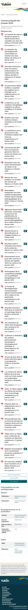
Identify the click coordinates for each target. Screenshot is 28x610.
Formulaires (5, 592)
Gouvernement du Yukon (20, 606)
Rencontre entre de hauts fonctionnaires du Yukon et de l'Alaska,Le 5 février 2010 (13, 167)
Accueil (4, 587)
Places (4, 597)
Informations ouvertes (12, 14)
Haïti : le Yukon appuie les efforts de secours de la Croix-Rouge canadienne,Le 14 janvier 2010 (14, 393)
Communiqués (6, 594)
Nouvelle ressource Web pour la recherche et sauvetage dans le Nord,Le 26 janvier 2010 (14, 312)
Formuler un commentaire (20, 608)
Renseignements (7, 599)
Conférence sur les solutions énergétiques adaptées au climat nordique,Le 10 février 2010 (14, 107)
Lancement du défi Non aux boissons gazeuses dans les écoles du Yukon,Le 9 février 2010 (13, 152)
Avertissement (6, 602)
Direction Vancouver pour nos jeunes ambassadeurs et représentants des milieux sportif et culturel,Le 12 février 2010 (13, 73)
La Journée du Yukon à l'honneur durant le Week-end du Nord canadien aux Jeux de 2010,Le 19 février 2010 (14, 39)
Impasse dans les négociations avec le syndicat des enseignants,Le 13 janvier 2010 (13, 408)
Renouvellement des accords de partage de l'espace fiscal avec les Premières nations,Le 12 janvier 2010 (14, 423)
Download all (14, 481)
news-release (19, 551)
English (24, 3)
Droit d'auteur (6, 600)
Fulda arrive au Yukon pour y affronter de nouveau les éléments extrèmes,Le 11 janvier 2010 (13, 438)
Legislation (5, 595)
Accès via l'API (14, 478)
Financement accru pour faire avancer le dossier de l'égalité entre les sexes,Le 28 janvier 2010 (13, 261)
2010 (16, 549)
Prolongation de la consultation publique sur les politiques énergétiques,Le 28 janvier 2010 (13, 276)
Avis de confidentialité (9, 604)
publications (18, 552)
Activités (5, 590)
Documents (5, 588)
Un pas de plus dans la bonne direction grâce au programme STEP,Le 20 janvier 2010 (13, 361)
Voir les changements (14, 474)
